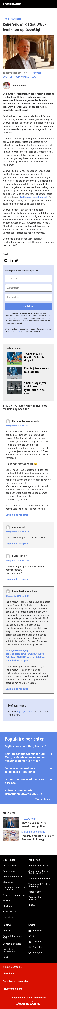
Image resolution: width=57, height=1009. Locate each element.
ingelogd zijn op (25, 711)
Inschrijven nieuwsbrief (9, 950)
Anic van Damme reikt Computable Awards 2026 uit (23, 792)
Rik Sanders (19, 85)
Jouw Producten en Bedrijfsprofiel (38, 872)
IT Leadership (28, 819)
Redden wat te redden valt (33, 197)
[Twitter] (16, 260)
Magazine (8, 882)
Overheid (16, 19)
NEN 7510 (8, 917)
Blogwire (32, 905)
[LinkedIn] (11, 260)
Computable (22, 77)
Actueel (37, 73)
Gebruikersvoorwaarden (15, 981)
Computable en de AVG (12, 937)
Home (6, 19)
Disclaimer (8, 973)
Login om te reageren (17, 515)
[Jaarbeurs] (28, 1002)
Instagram (38, 952)
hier (19, 331)
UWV (34, 77)
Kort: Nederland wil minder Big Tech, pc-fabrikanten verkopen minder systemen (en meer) (25, 757)
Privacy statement (12, 989)
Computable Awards (13, 876)
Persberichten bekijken (35, 898)
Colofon (7, 930)
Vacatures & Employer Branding (39, 885)
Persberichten (35, 892)
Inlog (5, 957)
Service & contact (12, 944)
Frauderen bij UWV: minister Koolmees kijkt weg (37, 837)
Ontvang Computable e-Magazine (14, 888)
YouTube (37, 947)
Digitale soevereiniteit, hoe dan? (26, 746)
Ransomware (9, 911)
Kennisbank (9, 871)
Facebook (38, 930)
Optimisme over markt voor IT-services (24, 781)
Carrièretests (9, 865)
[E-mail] (5, 260)
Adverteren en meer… (39, 865)
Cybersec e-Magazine (14, 895)
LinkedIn (37, 941)
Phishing (7, 906)
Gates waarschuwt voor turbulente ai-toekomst (20, 770)
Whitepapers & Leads (39, 878)
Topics (6, 900)
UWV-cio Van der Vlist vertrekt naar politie (33, 824)
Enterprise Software (33, 832)
